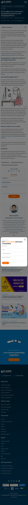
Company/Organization (6, 253)
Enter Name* (4, 246)
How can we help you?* (6, 257)
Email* (3, 249)
